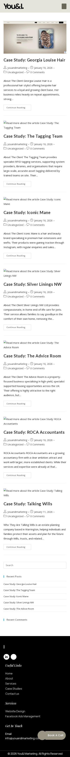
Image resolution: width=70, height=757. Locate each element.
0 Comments (37, 72)
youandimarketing (17, 67)
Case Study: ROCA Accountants (34, 432)
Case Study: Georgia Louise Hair (34, 59)
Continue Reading (18, 107)
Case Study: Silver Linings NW (33, 284)
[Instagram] (13, 657)
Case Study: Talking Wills (28, 503)
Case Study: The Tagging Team (33, 136)
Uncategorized (15, 72)
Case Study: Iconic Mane (27, 212)
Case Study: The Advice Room (32, 355)
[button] (64, 6)
